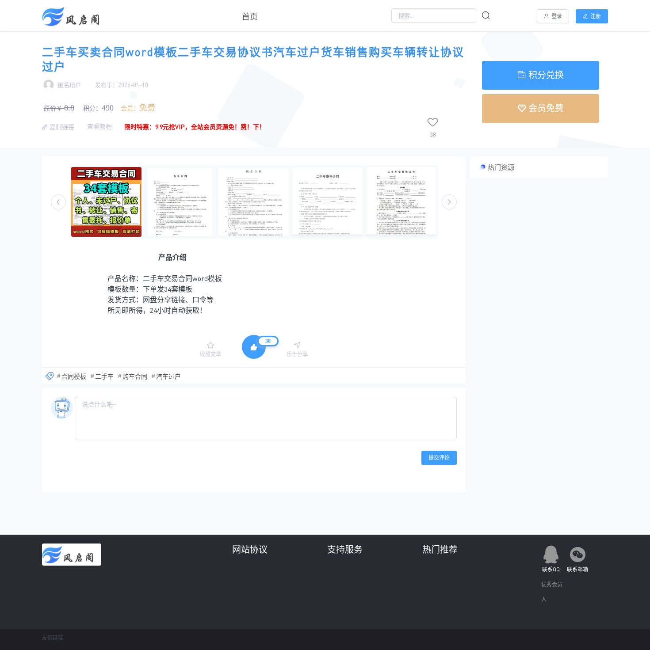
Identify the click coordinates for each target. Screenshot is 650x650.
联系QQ (551, 569)
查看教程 (100, 126)
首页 (250, 16)
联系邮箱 (577, 569)
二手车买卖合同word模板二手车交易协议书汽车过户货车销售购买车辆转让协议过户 (253, 59)
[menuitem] (250, 15)
